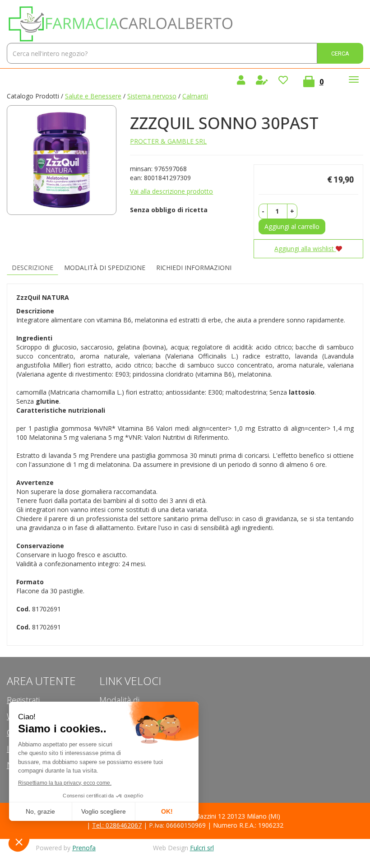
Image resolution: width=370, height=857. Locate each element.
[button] (263, 211)
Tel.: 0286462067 (117, 825)
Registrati (23, 699)
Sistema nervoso (151, 96)
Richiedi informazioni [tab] (193, 267)
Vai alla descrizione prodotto (171, 191)
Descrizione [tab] (32, 267)
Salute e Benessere (93, 96)
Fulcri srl (202, 847)
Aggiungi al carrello (291, 226)
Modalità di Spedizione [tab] (104, 267)
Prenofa (84, 847)
